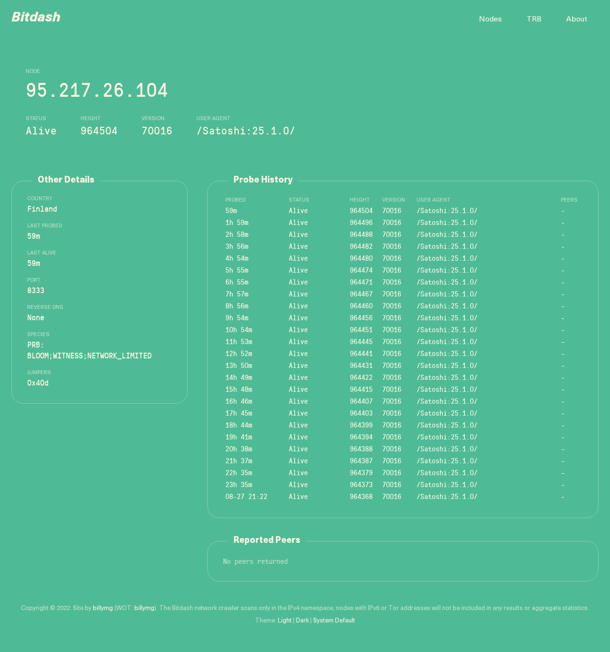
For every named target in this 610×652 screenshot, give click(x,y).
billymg (103, 608)
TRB (534, 19)
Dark (302, 621)
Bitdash (36, 18)
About (576, 19)
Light (285, 621)
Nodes (490, 19)
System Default (334, 621)
